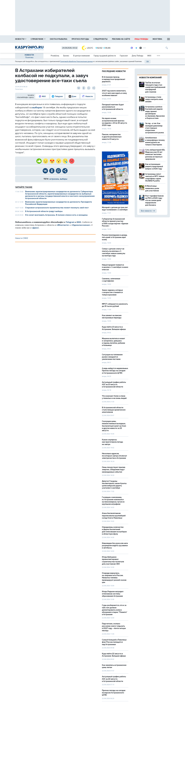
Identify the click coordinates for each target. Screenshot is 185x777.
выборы (63, 179)
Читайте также (23, 187)
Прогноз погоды (80, 39)
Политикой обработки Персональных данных (76, 61)
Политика (29, 57)
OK (147, 62)
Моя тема (157, 39)
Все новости (146, 211)
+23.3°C (90, 48)
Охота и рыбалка (58, 39)
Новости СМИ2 (21, 238)
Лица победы (141, 39)
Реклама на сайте (121, 39)
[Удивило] (58, 161)
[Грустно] (65, 161)
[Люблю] (52, 161)
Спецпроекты (100, 39)
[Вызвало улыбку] (45, 161)
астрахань (54, 179)
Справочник (37, 39)
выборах (37, 107)
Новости (20, 39)
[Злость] (71, 161)
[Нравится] (39, 161)
